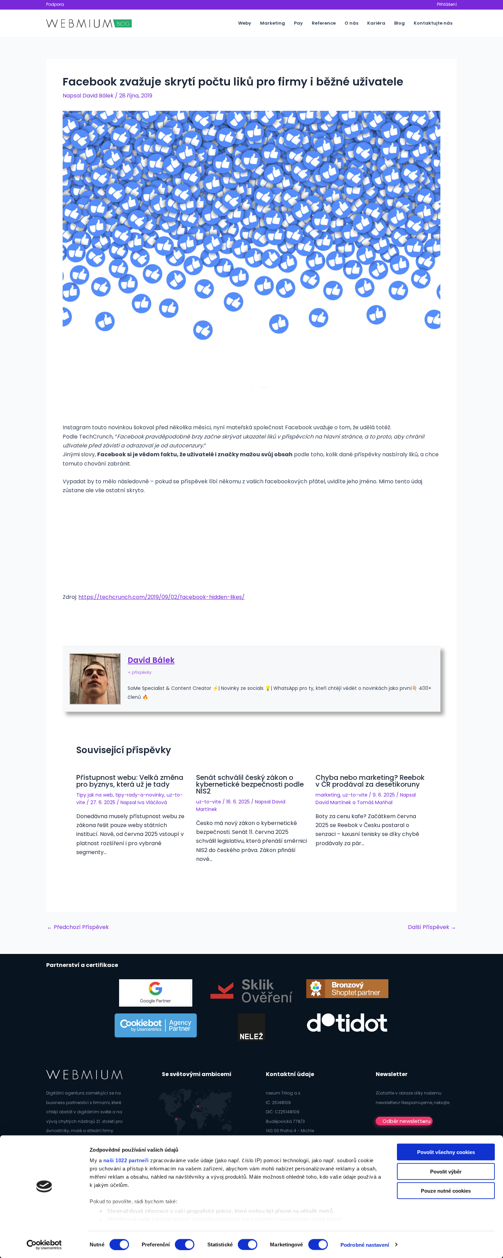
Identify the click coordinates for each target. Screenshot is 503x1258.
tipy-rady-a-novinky (139, 794)
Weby (244, 23)
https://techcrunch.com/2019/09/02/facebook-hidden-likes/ (161, 597)
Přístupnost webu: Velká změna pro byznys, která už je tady (129, 781)
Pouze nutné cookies (446, 1191)
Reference (324, 23)
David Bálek (151, 660)
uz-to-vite (208, 801)
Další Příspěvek (432, 927)
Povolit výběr (446, 1171)
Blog (399, 23)
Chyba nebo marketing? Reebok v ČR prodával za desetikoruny (370, 781)
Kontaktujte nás (433, 23)
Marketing (272, 23)
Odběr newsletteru (406, 1121)
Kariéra (376, 23)
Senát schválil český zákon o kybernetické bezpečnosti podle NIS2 (250, 784)
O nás (351, 23)
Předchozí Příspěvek (78, 927)
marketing (327, 794)
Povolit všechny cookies (446, 1152)
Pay (298, 23)
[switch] (184, 1244)
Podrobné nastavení (364, 1244)
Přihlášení (447, 4)
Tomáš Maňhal (374, 802)
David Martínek (333, 802)
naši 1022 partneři (126, 1160)
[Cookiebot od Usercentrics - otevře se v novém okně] (44, 1245)
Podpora (55, 4)
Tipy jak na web (94, 794)
